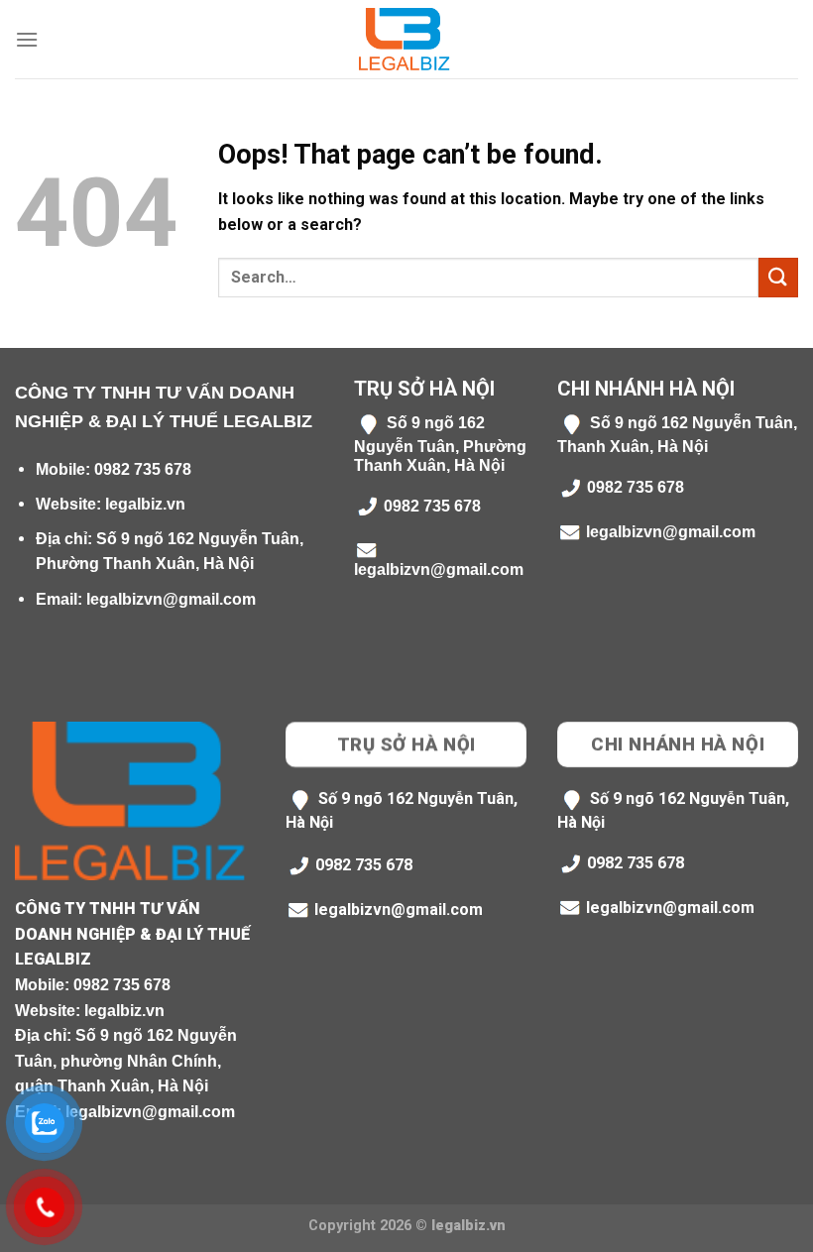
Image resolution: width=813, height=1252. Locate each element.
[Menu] (27, 39)
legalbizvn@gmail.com (171, 599)
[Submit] (778, 277)
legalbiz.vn (145, 504)
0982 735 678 (142, 469)
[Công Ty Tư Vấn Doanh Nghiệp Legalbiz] (406, 39)
